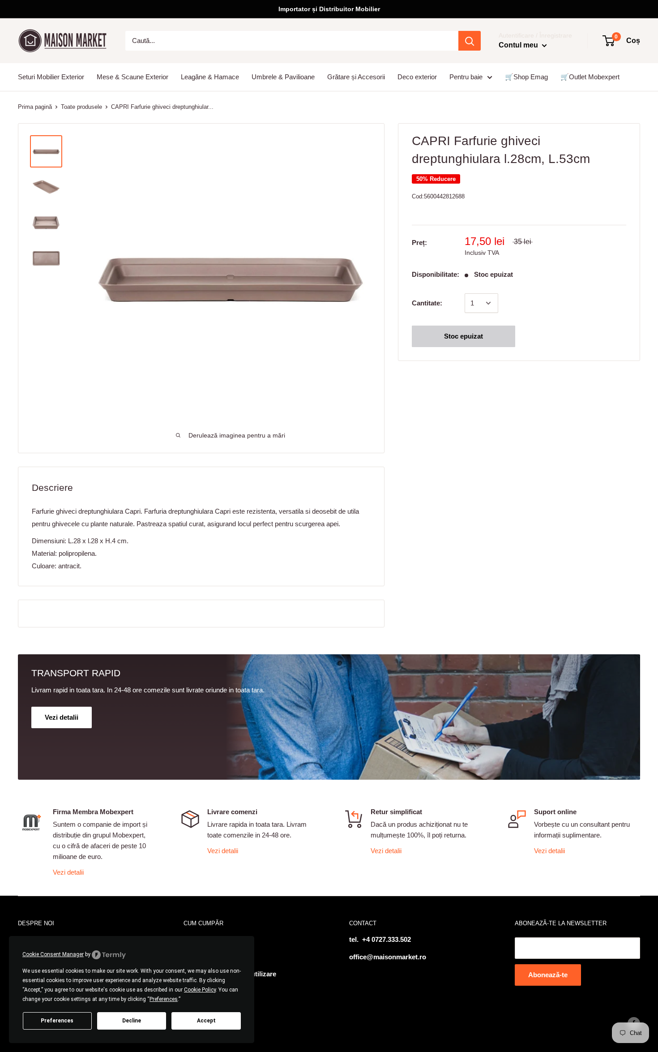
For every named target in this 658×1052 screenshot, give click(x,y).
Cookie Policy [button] (200, 990)
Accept (206, 1021)
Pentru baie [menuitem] (466, 77)
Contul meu (519, 45)
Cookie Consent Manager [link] (53, 954)
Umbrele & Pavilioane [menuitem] (283, 77)
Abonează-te (548, 975)
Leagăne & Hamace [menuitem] (210, 77)
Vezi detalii (68, 872)
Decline (131, 1021)
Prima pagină (35, 106)
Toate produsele (81, 106)
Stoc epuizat (463, 336)
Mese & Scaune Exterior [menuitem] (132, 77)
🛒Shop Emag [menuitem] (526, 77)
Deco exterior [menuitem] (417, 77)
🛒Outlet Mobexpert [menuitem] (590, 77)
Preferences (57, 1021)
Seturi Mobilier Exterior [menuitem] (51, 77)
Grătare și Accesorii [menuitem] (356, 77)
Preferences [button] (164, 999)
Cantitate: (427, 303)
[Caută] (469, 41)
